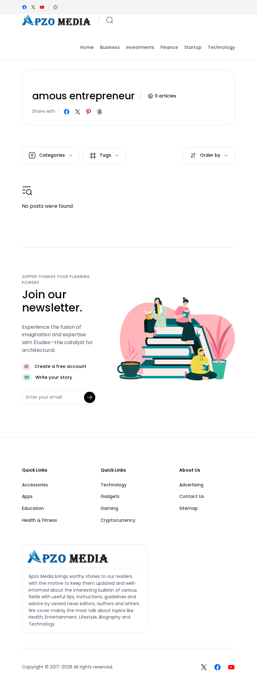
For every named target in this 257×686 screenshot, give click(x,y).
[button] (55, 7)
